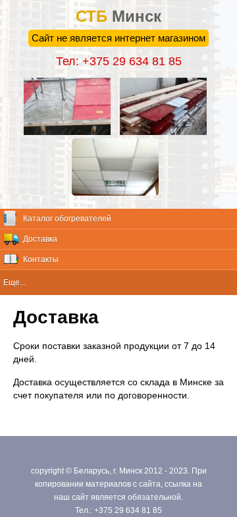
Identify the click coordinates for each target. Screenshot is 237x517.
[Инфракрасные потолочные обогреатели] (118, 192)
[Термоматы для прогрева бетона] (70, 131)
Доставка (40, 239)
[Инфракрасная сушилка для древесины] (166, 131)
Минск (118, 16)
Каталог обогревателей (67, 218)
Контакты (41, 259)
